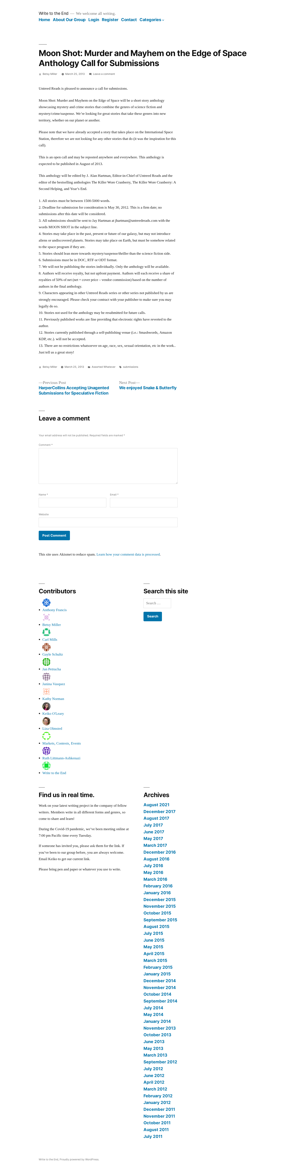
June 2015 (154, 940)
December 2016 (160, 852)
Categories (150, 19)
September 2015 (160, 919)
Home (44, 19)
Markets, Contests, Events (61, 743)
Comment (46, 444)
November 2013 (160, 1028)
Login (93, 19)
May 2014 (153, 1014)
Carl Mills (49, 639)
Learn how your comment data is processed (128, 554)
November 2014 (160, 987)
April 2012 (154, 1082)
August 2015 (156, 926)
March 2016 (155, 879)
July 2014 (153, 1007)
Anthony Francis (54, 610)
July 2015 (153, 933)
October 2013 (157, 1034)
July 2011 (153, 1136)
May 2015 (153, 946)
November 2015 (160, 906)
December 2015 (160, 899)
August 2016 (156, 858)
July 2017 (153, 825)
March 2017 (155, 845)
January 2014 (157, 1021)
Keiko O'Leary (53, 713)
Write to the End (53, 13)
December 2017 (160, 811)
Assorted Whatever (103, 366)
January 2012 (157, 1102)
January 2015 (157, 973)
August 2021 (156, 804)
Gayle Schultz (52, 654)
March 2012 (155, 1089)
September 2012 (160, 1061)
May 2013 (153, 1048)
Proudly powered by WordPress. (79, 1159)
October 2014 (157, 994)
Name (43, 494)
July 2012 (153, 1068)
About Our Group (69, 19)
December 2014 (160, 980)
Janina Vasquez (53, 684)
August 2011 (156, 1129)
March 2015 (155, 960)
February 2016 (158, 885)
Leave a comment (104, 74)
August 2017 (156, 818)
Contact (129, 19)
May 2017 (153, 838)
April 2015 (154, 953)
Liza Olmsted (52, 728)
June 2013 (154, 1041)
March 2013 (155, 1055)
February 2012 (158, 1095)
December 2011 (159, 1109)
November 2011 (159, 1116)
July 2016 (153, 865)
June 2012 (154, 1075)
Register (110, 19)
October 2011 (157, 1122)
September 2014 (160, 1001)
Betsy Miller (50, 74)
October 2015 (157, 913)
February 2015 (158, 967)
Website (44, 514)
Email (114, 494)
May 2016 (153, 872)
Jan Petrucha (51, 669)
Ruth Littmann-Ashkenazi (61, 758)
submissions (130, 366)
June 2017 (154, 831)
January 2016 (157, 892)
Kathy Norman (53, 698)
